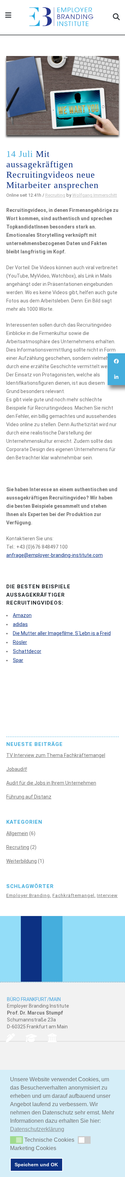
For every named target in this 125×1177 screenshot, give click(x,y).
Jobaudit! (16, 769)
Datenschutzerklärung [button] (37, 1129)
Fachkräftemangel (73, 895)
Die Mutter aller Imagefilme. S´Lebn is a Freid (62, 633)
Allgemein (17, 833)
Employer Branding (28, 895)
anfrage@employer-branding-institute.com (54, 555)
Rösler (20, 642)
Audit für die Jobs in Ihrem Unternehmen (51, 783)
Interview (107, 895)
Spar (18, 660)
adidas (20, 624)
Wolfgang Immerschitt (94, 195)
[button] (16, 1140)
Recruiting (55, 195)
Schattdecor (27, 651)
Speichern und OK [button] (36, 1164)
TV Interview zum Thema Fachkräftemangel (55, 755)
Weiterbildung (21, 861)
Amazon (22, 615)
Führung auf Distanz (28, 797)
